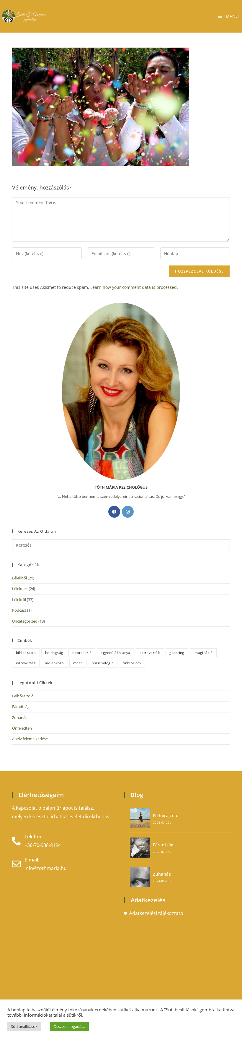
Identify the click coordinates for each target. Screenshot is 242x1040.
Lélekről (19, 599)
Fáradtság (21, 706)
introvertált (26, 662)
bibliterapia (26, 652)
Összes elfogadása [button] (69, 1026)
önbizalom (132, 662)
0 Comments (184, 822)
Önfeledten (22, 728)
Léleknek (20, 588)
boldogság (54, 652)
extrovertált (150, 652)
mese (78, 662)
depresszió (81, 652)
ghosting (176, 652)
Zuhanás (19, 717)
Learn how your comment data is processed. (134, 287)
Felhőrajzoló (23, 696)
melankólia (54, 662)
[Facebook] (114, 512)
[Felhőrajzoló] (140, 818)
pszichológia (103, 662)
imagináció (203, 652)
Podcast (19, 610)
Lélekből (19, 578)
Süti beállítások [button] (24, 1026)
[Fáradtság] (140, 847)
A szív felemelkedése (30, 738)
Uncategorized (24, 621)
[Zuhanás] (140, 877)
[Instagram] (128, 512)
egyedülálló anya (115, 652)
